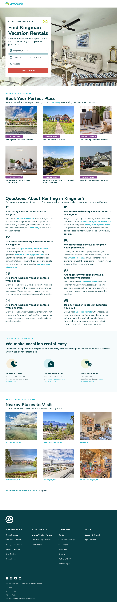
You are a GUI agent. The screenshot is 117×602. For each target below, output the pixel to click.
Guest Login (37, 545)
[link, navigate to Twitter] (15, 578)
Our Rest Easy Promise (41, 540)
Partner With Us (64, 559)
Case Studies (10, 554)
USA (25, 491)
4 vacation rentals (76, 258)
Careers (61, 554)
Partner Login (64, 564)
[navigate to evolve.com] (9, 519)
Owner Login (10, 559)
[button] (28, 64)
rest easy (55, 102)
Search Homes (28, 70)
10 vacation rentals (25, 218)
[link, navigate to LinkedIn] (20, 578)
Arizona (33, 491)
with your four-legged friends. (30, 255)
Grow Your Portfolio (13, 549)
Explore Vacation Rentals (42, 535)
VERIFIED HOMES (13, 136)
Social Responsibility (66, 540)
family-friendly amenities (97, 225)
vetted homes (12, 382)
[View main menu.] (110, 4)
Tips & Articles (90, 540)
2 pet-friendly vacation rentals (34, 249)
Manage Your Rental (13, 545)
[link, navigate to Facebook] (6, 578)
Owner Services (11, 535)
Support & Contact (92, 535)
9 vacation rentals (83, 312)
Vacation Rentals (13, 491)
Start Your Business (13, 540)
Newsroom (62, 549)
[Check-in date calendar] (11, 57)
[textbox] (28, 51)
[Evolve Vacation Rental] (14, 4)
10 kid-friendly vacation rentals (95, 222)
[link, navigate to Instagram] (11, 578)
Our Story (62, 535)
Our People (63, 545)
